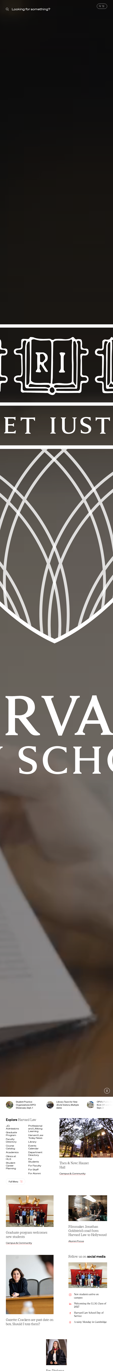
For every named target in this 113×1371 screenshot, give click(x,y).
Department (35, 1153)
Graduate (11, 1133)
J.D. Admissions (12, 1127)
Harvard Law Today (35, 1136)
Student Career (11, 1165)
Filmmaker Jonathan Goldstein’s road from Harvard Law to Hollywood (87, 1231)
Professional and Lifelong (35, 1128)
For (33, 1160)
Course (11, 1147)
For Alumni (34, 1173)
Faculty (11, 1140)
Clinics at (11, 1157)
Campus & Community (72, 1173)
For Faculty (35, 1165)
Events (33, 1147)
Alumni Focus (76, 1241)
